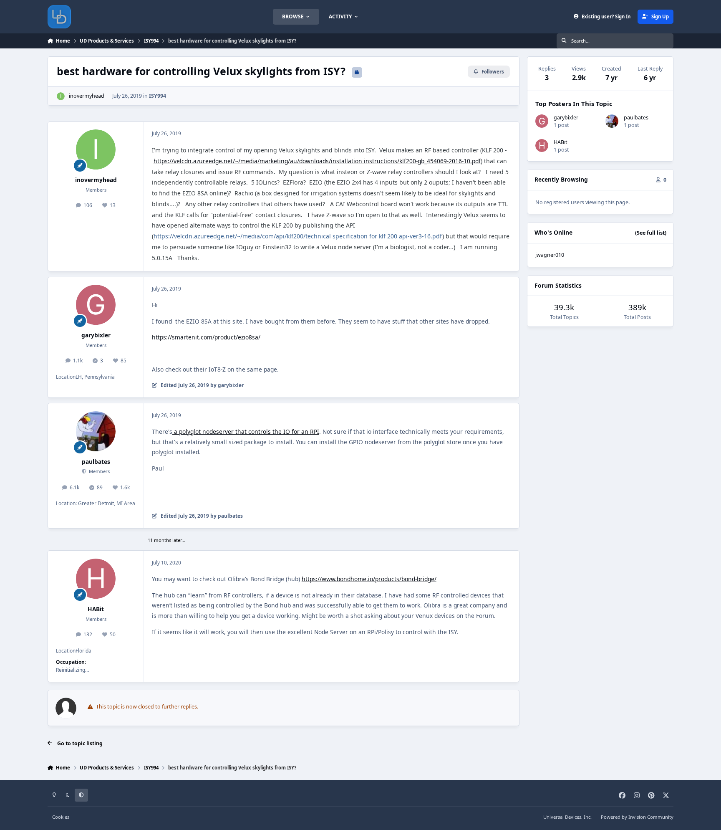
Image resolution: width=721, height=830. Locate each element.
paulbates (96, 462)
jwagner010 (549, 254)
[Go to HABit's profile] (96, 579)
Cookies (60, 817)
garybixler (96, 335)
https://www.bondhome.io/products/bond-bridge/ (369, 579)
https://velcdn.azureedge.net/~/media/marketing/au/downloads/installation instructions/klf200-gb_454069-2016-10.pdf (317, 161)
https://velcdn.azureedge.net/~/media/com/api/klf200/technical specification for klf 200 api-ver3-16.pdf (298, 236)
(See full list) (650, 232)
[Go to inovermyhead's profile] (61, 96)
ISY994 (157, 95)
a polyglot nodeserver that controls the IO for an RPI (245, 431)
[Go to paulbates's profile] (96, 431)
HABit (96, 609)
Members (99, 471)
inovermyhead (86, 95)
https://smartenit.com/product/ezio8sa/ (206, 337)
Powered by (637, 817)
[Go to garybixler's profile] (96, 305)
